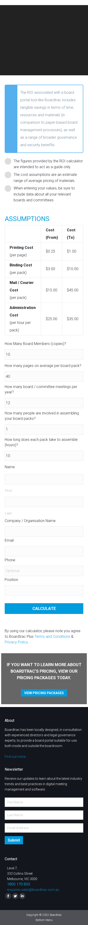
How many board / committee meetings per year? (41, 389)
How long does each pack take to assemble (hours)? (41, 442)
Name (10, 467)
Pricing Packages (36, 677)
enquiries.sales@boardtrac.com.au (33, 890)
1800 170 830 (18, 884)
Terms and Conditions (52, 636)
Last (8, 513)
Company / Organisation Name (30, 521)
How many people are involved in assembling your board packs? (42, 416)
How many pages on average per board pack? (43, 365)
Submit (14, 840)
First (8, 490)
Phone (10, 560)
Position (11, 579)
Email (9, 540)
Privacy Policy (16, 642)
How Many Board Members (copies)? (35, 343)
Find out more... (16, 756)
